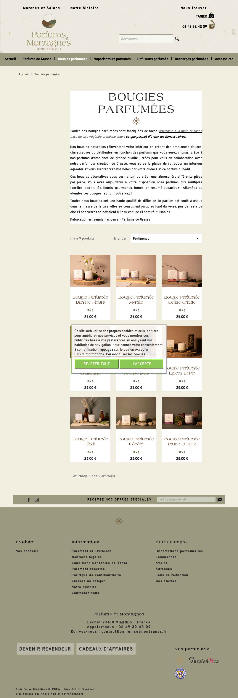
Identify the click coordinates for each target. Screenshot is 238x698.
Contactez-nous (85, 593)
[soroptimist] (180, 673)
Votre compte (171, 542)
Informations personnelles (179, 551)
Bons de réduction (172, 575)
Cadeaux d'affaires (106, 649)
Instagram (36, 500)
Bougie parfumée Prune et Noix (182, 441)
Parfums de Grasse (36, 59)
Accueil (10, 59)
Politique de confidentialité (96, 575)
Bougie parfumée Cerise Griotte (182, 299)
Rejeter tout (96, 363)
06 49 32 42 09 (194, 26)
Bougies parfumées (72, 59)
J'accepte (141, 363)
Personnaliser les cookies (125, 354)
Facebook (28, 500)
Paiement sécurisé (88, 569)
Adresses (164, 569)
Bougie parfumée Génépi (136, 441)
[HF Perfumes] (180, 660)
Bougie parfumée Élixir (90, 441)
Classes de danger (88, 581)
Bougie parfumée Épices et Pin (182, 370)
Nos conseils (27, 551)
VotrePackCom (72, 693)
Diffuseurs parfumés (152, 59)
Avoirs (161, 563)
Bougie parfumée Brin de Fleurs (90, 299)
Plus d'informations (89, 354)
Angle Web (48, 693)
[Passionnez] (204, 660)
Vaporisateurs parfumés (112, 59)
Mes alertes (166, 581)
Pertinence (166, 238)
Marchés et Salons (41, 8)
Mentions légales (87, 557)
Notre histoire (84, 8)
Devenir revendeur (45, 649)
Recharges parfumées (191, 59)
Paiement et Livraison (92, 551)
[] (177, 38)
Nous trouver (194, 8)
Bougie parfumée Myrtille (136, 299)
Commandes (166, 557)
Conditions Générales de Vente (100, 563)
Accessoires (224, 59)
